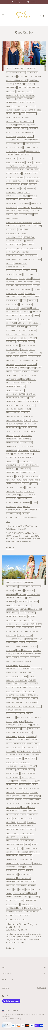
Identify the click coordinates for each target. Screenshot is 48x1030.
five (16, 215)
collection (11, 159)
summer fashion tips (30, 465)
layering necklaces (24, 286)
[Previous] (7, 2)
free (36, 215)
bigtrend (31, 110)
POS (3, 1019)
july (25, 275)
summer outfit (24, 469)
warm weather (12, 495)
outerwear (22, 342)
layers (36, 286)
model (22, 319)
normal (9, 334)
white (34, 502)
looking (36, 297)
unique (29, 488)
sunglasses (21, 886)
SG (35, 811)
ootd (24, 334)
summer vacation (28, 473)
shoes (23, 383)
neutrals (21, 327)
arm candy (10, 99)
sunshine (10, 476)
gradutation (29, 237)
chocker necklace (30, 140)
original (23, 338)
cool (8, 170)
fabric (20, 192)
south (23, 428)
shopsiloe (31, 394)
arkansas (30, 95)
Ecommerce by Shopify (14, 1019)
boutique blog (12, 121)
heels (31, 245)
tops (25, 480)
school (18, 800)
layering (10, 286)
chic (18, 140)
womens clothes (13, 517)
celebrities (11, 136)
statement (34, 450)
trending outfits (13, 484)
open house (24, 762)
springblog (23, 450)
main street (25, 308)
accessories (23, 76)
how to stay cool (13, 260)
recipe (9, 372)
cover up (16, 647)
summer (29, 458)
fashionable (24, 204)
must (29, 319)
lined (21, 293)
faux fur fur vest (13, 211)
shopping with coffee (15, 394)
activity (9, 84)
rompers (25, 372)
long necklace (12, 297)
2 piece (16, 69)
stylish (21, 458)
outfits (24, 349)
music (36, 744)
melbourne (25, 312)
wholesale (11, 506)
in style (9, 263)
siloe (22, 405)
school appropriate (32, 800)
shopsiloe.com (12, 398)
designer (35, 181)
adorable (19, 84)
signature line (12, 405)
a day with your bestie (15, 73)
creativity (27, 174)
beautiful (30, 103)
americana (10, 91)
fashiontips (36, 207)
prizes (24, 796)
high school (24, 699)
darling (20, 177)
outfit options (12, 349)
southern (32, 428)
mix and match (12, 319)
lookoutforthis (13, 301)
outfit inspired (12, 346)
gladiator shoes (13, 233)
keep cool (33, 275)
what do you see (25, 499)
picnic (35, 785)
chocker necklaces (14, 144)
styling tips (11, 458)
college (21, 159)
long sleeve (26, 297)
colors (29, 162)
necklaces (10, 327)
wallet (19, 491)
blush (8, 617)
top (13, 480)
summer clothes (25, 461)
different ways (12, 185)
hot (8, 252)
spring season (27, 446)
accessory (33, 80)
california (33, 129)
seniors (32, 379)
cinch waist (11, 151)
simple (34, 420)
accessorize (36, 76)
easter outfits (12, 189)
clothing (19, 155)
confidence (32, 166)
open (15, 762)
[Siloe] (24, 15)
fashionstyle (23, 207)
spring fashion (12, 443)
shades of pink (12, 815)
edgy (23, 189)
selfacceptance (13, 379)
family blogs (11, 196)
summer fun (11, 469)
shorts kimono (33, 402)
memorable (36, 312)
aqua (22, 95)
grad (24, 233)
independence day (13, 271)
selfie (24, 379)
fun (7, 226)
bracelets (31, 125)
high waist (10, 248)
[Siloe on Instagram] (7, 996)
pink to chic (21, 364)
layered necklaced (14, 282)
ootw (31, 334)
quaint (38, 368)
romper (17, 372)
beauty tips (19, 106)
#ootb (9, 69)
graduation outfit (14, 237)
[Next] (40, 2)
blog (39, 110)
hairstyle (10, 241)
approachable (12, 95)
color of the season (15, 162)
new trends (11, 331)
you (7, 521)
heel (25, 245)
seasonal (32, 375)
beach (22, 103)
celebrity (22, 136)
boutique (25, 118)
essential (31, 189)
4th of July (30, 69)
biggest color (20, 110)
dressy (24, 185)
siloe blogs (11, 409)
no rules (32, 331)
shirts (15, 818)
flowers (10, 680)
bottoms (16, 118)
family (27, 192)
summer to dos (12, 473)
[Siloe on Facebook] (3, 996)
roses (37, 796)
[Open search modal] (39, 15)
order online (11, 338)
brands (17, 129)
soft (27, 424)
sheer (16, 383)
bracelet (21, 125)
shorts (21, 402)
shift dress (32, 815)
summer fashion (13, 465)
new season (32, 327)
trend (37, 480)
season (23, 375)
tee (15, 889)
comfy (22, 166)
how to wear (28, 260)
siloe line (25, 413)
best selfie (30, 106)
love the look (12, 304)
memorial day (11, 316)
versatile (10, 491)
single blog (18, 424)
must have (10, 323)
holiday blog (35, 248)
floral (24, 676)
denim (8, 181)
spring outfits (12, 446)
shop (30, 383)
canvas (9, 132)
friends (37, 222)
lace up (38, 718)
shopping (21, 387)
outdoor (32, 338)
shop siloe (10, 387)
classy (21, 151)
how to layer (31, 256)
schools (10, 803)
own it (38, 353)
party (16, 357)
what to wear (12, 502)
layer (28, 278)
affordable (11, 88)
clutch (28, 155)
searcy (15, 375)
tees (28, 889)
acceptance (32, 73)
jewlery (18, 275)
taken (18, 476)
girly (26, 230)
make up (35, 308)
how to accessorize (15, 256)
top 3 (19, 480)
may (7, 312)
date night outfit (32, 177)
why (19, 506)
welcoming (11, 499)
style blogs (18, 454)
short (31, 398)
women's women (13, 514)
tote (31, 480)
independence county (15, 267)
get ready (26, 226)
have (19, 245)
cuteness (10, 177)
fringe (9, 684)
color (29, 159)
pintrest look (12, 368)
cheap (30, 136)
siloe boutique (24, 409)
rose (31, 796)
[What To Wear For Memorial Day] (24, 56)
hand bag (20, 241)
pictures (10, 364)
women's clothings (31, 510)
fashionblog (36, 204)
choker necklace (32, 144)
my (30, 323)
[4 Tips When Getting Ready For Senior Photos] (24, 570)
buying (24, 129)
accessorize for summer (16, 80)
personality (11, 360)
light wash (26, 289)
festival (36, 211)
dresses (29, 654)
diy (22, 654)
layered (36, 278)
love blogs (32, 301)
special (26, 431)
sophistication (12, 428)
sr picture (37, 863)
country (29, 170)
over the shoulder (25, 353)
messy (36, 316)
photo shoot (11, 785)
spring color (24, 439)
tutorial (10, 488)
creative (17, 174)
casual (17, 132)
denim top (17, 181)
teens (21, 889)
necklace (37, 323)
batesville (28, 99)
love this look (26, 304)
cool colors (18, 170)
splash (9, 435)
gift (34, 226)
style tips (29, 454)
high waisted (22, 248)
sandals (35, 372)
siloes (27, 420)
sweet (9, 889)
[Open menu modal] (3, 15)
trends (26, 484)
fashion (33, 196)
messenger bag (25, 316)
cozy (37, 170)
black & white (35, 609)
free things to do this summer (19, 222)
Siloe (15, 1014)
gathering (15, 226)
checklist (10, 140)
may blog (15, 312)
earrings (33, 185)
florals (32, 676)
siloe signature (27, 417)
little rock (29, 293)
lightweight (11, 293)
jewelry (9, 275)
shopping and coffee (15, 390)
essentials (10, 192)
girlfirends (11, 230)
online (17, 334)
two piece (20, 488)
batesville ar (11, 103)
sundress (10, 886)
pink (26, 789)
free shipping (11, 218)
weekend (31, 495)
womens (25, 514)
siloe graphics (12, 837)
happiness (10, 245)
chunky (36, 147)
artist (19, 99)
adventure (29, 84)
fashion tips (11, 204)
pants (8, 357)
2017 (22, 69)
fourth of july (26, 215)
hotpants (16, 252)
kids (31, 718)
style (8, 454)
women (26, 506)
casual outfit (28, 132)
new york (23, 331)
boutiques (10, 125)
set (30, 811)
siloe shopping (12, 417)
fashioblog (23, 196)
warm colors (30, 901)
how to (25, 252)
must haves (21, 323)
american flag (33, 88)
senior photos (12, 811)
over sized (10, 353)
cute (36, 174)
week (23, 495)
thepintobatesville (31, 476)
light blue (15, 289)
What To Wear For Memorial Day (22, 526)
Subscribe (41, 988)
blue (23, 114)
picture (35, 360)
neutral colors (23, 751)
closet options (32, 151)
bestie (9, 110)
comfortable (11, 166)
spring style (11, 450)
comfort (38, 162)
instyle (26, 271)
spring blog (26, 435)
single (9, 424)
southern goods (13, 431)
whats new (25, 502)
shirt (8, 818)
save (8, 375)
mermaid (34, 740)
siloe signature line (14, 420)
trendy (34, 484)
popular (23, 368)
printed (16, 796)
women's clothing (13, 510)
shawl (9, 383)
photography (24, 360)
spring (17, 435)
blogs (8, 114)
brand (9, 129)
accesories (11, 76)
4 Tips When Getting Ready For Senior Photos (21, 926)
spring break (11, 439)
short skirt (11, 402)
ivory (34, 271)
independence (21, 263)
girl (39, 226)
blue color (31, 114)
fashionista (11, 207)
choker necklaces (14, 147)
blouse (16, 114)
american (22, 88)
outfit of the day (28, 346)
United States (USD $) (11, 1011)
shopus (24, 398)
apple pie (20, 91)
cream (9, 174)
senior (32, 807)
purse (31, 368)
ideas (39, 260)
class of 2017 (27, 628)
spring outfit (26, 443)
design (26, 181)
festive (9, 215)
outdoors (10, 342)
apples (29, 91)
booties (22, 617)
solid (33, 424)
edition (15, 658)
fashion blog (11, 200)
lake (15, 721)
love (24, 301)
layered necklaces (32, 282)
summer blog (11, 461)
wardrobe (28, 491)
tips (8, 480)
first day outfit (13, 676)
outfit (31, 342)
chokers (27, 147)
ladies (21, 278)
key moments (11, 278)
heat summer (32, 695)
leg (7, 289)
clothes (9, 155)
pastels (23, 357)
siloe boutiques (12, 413)
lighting (36, 289)
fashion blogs (25, 200)
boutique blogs (26, 121)
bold (8, 118)
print (8, 796)
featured (27, 211)
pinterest (32, 364)
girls (20, 230)
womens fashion (29, 517)
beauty (9, 106)
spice (33, 431)
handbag (29, 241)
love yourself (12, 308)
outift (32, 349)
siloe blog (31, 405)
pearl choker (34, 357)
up (35, 488)
